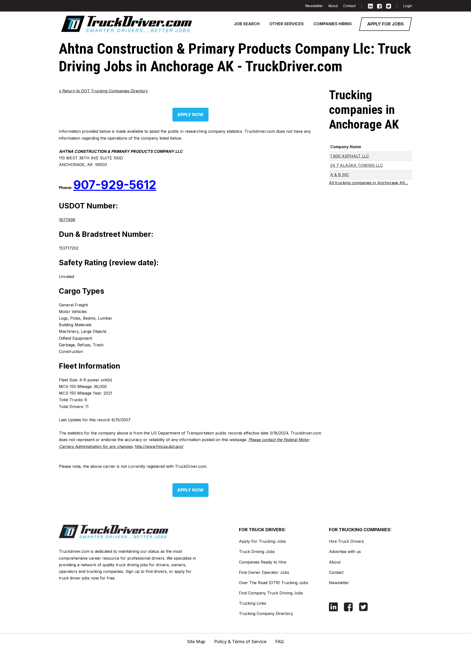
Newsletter (314, 6)
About (333, 6)
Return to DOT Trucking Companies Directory (103, 90)
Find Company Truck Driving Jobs (271, 592)
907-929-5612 (114, 185)
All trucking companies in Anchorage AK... (368, 182)
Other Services (286, 23)
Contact (349, 6)
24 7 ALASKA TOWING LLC (356, 165)
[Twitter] (388, 6)
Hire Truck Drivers (346, 541)
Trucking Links (252, 603)
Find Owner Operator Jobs (264, 572)
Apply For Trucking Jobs (262, 541)
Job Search (247, 23)
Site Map (196, 641)
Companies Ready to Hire (262, 562)
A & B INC (339, 174)
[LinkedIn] (370, 6)
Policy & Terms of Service (240, 641)
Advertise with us (345, 551)
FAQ (279, 641)
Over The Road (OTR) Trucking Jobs (273, 582)
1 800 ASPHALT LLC (349, 156)
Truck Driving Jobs (257, 551)
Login (407, 6)
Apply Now (190, 114)
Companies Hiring (333, 23)
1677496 (67, 219)
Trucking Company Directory (266, 613)
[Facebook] (379, 6)
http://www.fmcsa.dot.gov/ (159, 446)
